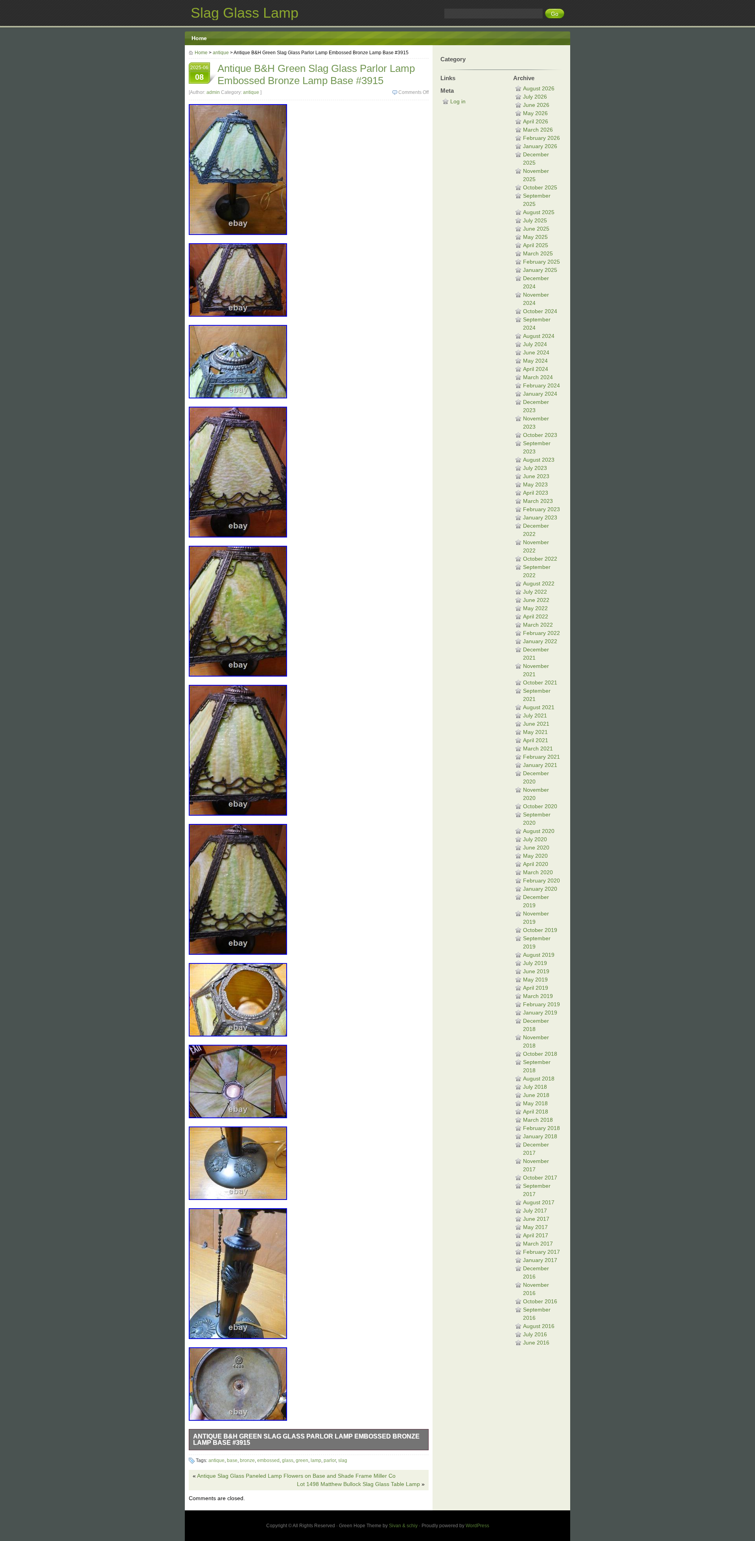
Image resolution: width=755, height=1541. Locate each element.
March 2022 (538, 625)
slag (342, 1460)
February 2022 (541, 633)
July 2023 (535, 468)
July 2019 (535, 963)
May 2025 (535, 237)
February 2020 (541, 880)
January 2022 (540, 641)
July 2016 (535, 1334)
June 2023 (536, 476)
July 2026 (535, 97)
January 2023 (540, 517)
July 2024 (535, 344)
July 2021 (535, 715)
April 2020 (535, 864)
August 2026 (538, 88)
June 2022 (536, 600)
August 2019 (538, 955)
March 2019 (538, 996)
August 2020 (538, 831)
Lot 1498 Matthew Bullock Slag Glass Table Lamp (358, 1484)
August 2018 (538, 1078)
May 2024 (535, 361)
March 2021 (538, 748)
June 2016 (536, 1342)
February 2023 (541, 509)
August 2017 (538, 1202)
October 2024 (540, 311)
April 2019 (535, 988)
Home (199, 38)
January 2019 (540, 1012)
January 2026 (540, 146)
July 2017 (535, 1210)
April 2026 (535, 121)
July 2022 (535, 592)
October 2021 (540, 682)
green (302, 1460)
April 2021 (535, 740)
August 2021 (538, 707)
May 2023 (535, 484)
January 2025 (540, 270)
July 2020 (535, 839)
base (232, 1460)
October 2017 (540, 1177)
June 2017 (536, 1219)
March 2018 (538, 1120)
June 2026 (536, 105)
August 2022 (538, 583)
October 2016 (540, 1301)
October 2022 (540, 559)
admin (213, 92)
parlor (330, 1460)
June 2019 (536, 971)
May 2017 (535, 1227)
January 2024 (540, 394)
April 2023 (535, 493)
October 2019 (540, 930)
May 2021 (535, 732)
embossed (268, 1460)
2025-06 (199, 73)
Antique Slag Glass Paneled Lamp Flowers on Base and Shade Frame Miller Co (296, 1476)
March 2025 (538, 253)
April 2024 (535, 369)
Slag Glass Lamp (244, 13)
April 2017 (535, 1235)
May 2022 (535, 608)
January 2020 (540, 889)
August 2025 (538, 212)
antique (221, 52)
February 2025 (541, 262)
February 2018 (541, 1128)
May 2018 (535, 1103)
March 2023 (538, 501)
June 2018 (536, 1095)
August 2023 (538, 460)
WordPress (477, 1525)
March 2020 (538, 872)
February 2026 (541, 138)
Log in (458, 101)
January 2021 (540, 765)
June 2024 (536, 352)
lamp (316, 1460)
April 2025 (535, 245)
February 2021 (541, 757)
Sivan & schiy (403, 1525)
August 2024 (538, 336)
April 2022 (535, 616)
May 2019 (535, 979)
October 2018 (540, 1054)
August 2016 (538, 1326)
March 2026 (538, 130)
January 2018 (540, 1136)
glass (287, 1460)
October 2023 (540, 435)
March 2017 (538, 1243)
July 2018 (535, 1087)
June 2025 (536, 229)
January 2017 (540, 1260)
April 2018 (535, 1111)
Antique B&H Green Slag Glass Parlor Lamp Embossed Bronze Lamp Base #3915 (306, 1439)
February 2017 (541, 1252)
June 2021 (536, 724)
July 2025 (535, 220)
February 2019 (541, 1004)
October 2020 (540, 806)
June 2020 (536, 847)
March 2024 (538, 377)
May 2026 (535, 113)
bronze (247, 1460)
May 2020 (535, 856)
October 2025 (540, 187)
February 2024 (541, 385)
